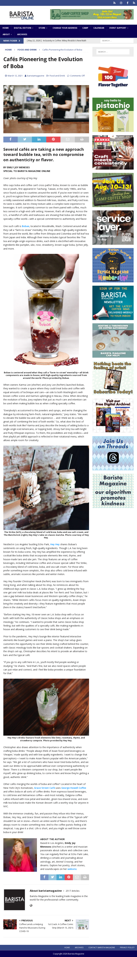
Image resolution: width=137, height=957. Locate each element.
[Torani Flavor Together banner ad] (113, 92)
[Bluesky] (114, 3)
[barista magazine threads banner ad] (113, 468)
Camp (85, 27)
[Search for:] (117, 40)
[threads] (134, 3)
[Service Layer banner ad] (113, 242)
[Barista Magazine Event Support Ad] (113, 355)
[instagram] (121, 3)
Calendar (98, 27)
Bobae (25, 226)
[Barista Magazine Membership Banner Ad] (113, 280)
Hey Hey (55, 544)
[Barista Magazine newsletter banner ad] (113, 317)
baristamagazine (35, 75)
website (72, 869)
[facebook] (127, 3)
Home (6, 27)
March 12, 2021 (15, 75)
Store (42, 27)
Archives (22, 34)
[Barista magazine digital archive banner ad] (113, 430)
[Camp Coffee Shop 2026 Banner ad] (113, 205)
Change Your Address (65, 27)
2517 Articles (73, 890)
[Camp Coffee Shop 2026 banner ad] (92, 17)
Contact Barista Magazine (101, 947)
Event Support (117, 27)
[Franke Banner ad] (113, 167)
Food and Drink (57, 75)
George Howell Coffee (73, 787)
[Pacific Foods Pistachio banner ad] (113, 129)
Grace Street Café (44, 787)
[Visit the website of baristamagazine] (31, 905)
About (6, 34)
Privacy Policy (127, 947)
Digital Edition (22, 27)
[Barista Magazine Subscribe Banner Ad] (113, 393)
